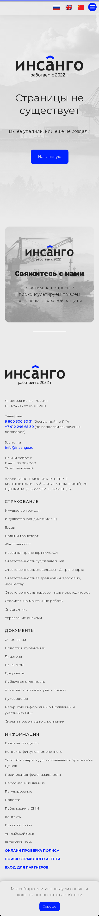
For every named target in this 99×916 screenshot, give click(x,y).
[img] (56, 7)
